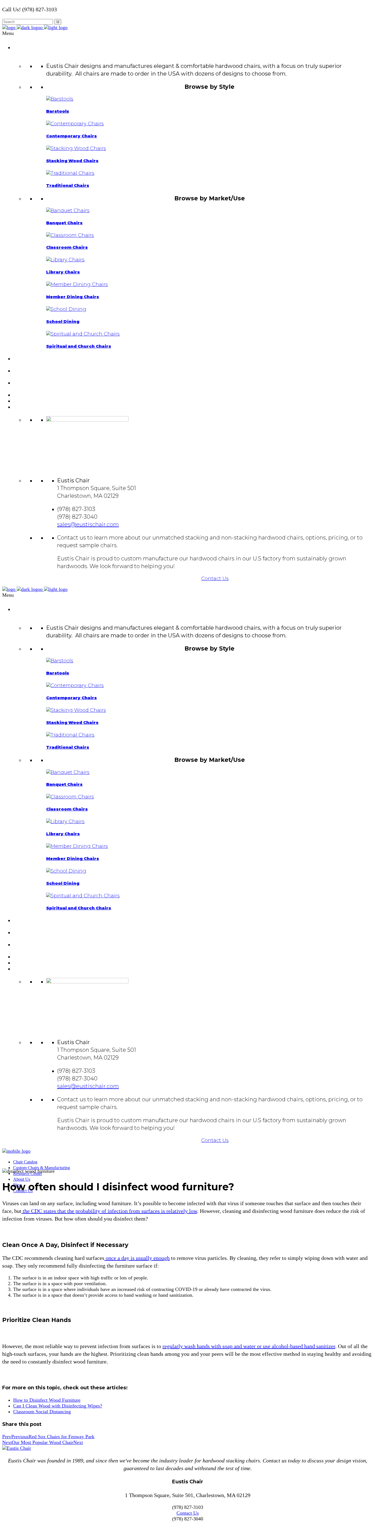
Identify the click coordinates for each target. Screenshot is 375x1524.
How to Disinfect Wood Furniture (46, 1400)
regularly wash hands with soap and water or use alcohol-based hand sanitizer (249, 1346)
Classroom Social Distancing (42, 1411)
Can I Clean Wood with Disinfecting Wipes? (57, 1406)
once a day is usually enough (137, 1258)
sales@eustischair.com (88, 524)
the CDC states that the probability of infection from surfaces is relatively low (109, 1211)
